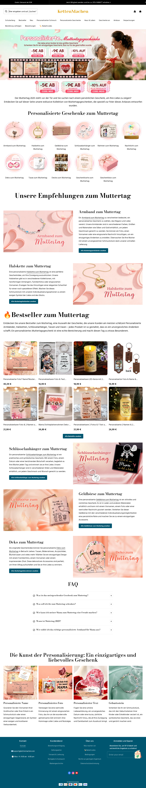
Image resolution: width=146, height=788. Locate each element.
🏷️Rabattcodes (89, 750)
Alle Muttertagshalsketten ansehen (23, 301)
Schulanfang (10, 20)
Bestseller (22, 20)
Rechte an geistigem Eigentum (89, 759)
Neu (31, 20)
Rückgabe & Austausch (56, 759)
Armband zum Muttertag (93, 217)
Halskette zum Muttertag (37, 271)
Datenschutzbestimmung (90, 763)
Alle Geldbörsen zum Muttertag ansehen (95, 526)
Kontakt (23, 745)
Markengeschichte (56, 763)
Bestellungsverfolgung (56, 745)
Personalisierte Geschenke (70, 20)
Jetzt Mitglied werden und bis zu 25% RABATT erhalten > (88, 2)
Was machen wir (90, 745)
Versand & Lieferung (56, 754)
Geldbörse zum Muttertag (107, 499)
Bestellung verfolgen (13, 25)
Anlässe (117, 20)
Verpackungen (129, 20)
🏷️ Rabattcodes (45, 25)
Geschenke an (104, 20)
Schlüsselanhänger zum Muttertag (41, 454)
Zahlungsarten (56, 750)
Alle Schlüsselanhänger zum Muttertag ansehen (28, 477)
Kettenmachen (75, 782)
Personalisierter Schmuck (46, 20)
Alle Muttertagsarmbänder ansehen (93, 250)
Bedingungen (90, 754)
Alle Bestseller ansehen (73, 436)
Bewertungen (30, 25)
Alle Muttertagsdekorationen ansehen (24, 571)
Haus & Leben (89, 20)
